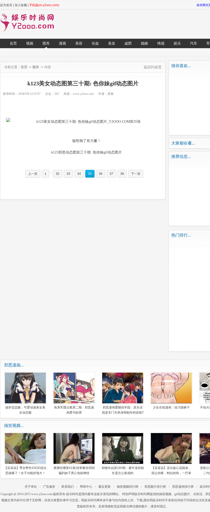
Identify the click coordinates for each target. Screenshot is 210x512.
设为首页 (6, 5)
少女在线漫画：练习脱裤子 (171, 407)
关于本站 (31, 486)
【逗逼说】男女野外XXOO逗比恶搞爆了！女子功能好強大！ (25, 470)
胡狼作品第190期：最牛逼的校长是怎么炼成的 (123, 470)
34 (79, 174)
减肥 (128, 43)
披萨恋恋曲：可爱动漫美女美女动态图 (25, 410)
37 (111, 174)
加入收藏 (21, 5)
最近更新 (104, 486)
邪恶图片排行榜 (155, 486)
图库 (46, 43)
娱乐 (177, 43)
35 (90, 174)
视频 (29, 43)
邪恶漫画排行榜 (183, 486)
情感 (160, 43)
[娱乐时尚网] (29, 31)
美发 (111, 43)
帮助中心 (86, 486)
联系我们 (67, 486)
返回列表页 (153, 67)
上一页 (32, 174)
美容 (78, 43)
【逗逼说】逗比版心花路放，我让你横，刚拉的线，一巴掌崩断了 (171, 470)
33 (68, 174)
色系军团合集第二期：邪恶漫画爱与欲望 (74, 410)
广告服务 (49, 486)
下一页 (135, 174)
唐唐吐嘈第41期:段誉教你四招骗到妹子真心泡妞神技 (74, 470)
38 (122, 174)
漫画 (62, 43)
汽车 (193, 43)
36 (100, 174)
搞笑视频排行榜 (127, 486)
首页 (13, 43)
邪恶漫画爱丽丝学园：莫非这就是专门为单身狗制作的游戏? (123, 410)
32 (57, 174)
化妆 (95, 43)
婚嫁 (144, 43)
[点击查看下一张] (83, 122)
